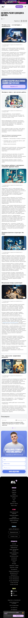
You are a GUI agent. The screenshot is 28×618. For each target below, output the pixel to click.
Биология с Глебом (14, 565)
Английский (14, 558)
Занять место (23, 2)
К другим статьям (6, 10)
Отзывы (14, 497)
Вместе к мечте (14, 503)
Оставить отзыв (14, 536)
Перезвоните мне (14, 532)
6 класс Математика (14, 576)
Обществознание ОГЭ (14, 571)
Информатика (14, 547)
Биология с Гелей (14, 567)
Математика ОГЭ (14, 573)
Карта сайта (14, 505)
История (14, 563)
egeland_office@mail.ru (14, 529)
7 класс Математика (14, 578)
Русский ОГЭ (14, 569)
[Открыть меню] (25, 6)
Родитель (14, 492)
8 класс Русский (14, 584)
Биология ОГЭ (14, 575)
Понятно (18, 615)
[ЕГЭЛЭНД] (3, 6)
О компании (14, 522)
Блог (14, 499)
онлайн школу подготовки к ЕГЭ (10, 322)
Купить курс (19, 6)
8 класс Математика (14, 580)
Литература (14, 559)
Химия (14, 561)
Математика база (14, 556)
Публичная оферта (14, 515)
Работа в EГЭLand (14, 520)
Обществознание (14, 545)
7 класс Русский (14, 582)
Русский (14, 543)
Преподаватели (14, 496)
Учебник (14, 501)
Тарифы (14, 494)
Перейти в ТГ (14, 86)
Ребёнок (14, 490)
